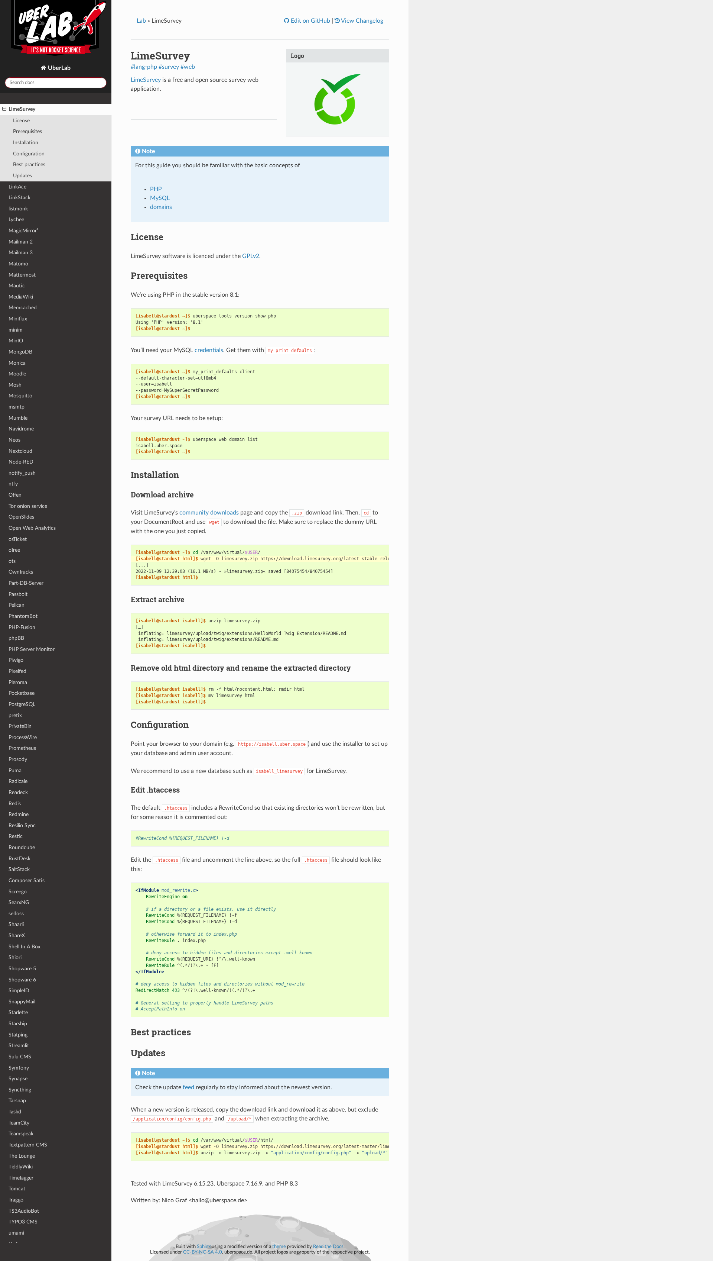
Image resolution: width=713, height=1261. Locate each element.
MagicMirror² (24, 230)
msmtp (17, 407)
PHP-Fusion (22, 627)
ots (12, 561)
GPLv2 (250, 256)
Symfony (19, 1068)
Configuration (29, 154)
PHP (156, 189)
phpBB (16, 638)
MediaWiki (21, 297)
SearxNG (19, 902)
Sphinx (204, 1246)
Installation (25, 142)
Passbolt (18, 594)
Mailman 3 (21, 252)
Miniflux (18, 319)
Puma (15, 770)
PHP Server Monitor (32, 649)
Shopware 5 (22, 968)
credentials (209, 350)
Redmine (19, 814)
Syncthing (20, 1090)
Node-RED (21, 462)
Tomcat (17, 1188)
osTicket (18, 539)
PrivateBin (20, 726)
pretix (15, 715)
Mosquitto (20, 396)
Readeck (18, 792)
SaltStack (19, 869)
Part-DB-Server (26, 583)
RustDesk (19, 858)
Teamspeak (21, 1133)
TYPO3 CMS (23, 1222)
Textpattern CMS (28, 1145)
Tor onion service (28, 506)
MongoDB (20, 352)
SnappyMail (22, 1001)
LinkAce (17, 187)
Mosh (15, 385)
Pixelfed (17, 671)
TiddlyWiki (21, 1167)
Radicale (18, 781)
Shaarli (16, 924)
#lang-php (144, 67)
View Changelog (361, 21)
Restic (16, 836)
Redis (15, 803)
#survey (169, 67)
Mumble (18, 418)
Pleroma (18, 682)
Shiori (15, 957)
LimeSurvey (22, 109)
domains (161, 207)
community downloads (209, 513)
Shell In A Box (24, 946)
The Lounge (22, 1156)
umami (16, 1233)
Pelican (17, 605)
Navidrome (21, 429)
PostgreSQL (22, 704)
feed (188, 1087)
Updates (22, 175)
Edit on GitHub (309, 21)
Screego (18, 891)
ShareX (17, 935)
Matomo (18, 264)
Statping (18, 1035)
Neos (14, 440)
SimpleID (19, 990)
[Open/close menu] (4, 109)
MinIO (16, 341)
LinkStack (19, 197)
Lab (141, 21)
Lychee (16, 219)
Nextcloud (20, 451)
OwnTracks (21, 572)
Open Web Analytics (32, 528)
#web (187, 67)
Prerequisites (27, 131)
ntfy (13, 484)
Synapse (18, 1078)
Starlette (18, 1012)
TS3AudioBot (24, 1211)
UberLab (58, 68)
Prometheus (22, 748)
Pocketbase (22, 693)
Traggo (16, 1200)
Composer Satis (27, 880)
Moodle (17, 374)
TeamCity (19, 1123)
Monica (17, 363)
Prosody (18, 759)
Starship (18, 1023)
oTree (14, 550)
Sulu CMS (20, 1057)
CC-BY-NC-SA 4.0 (202, 1252)
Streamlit (19, 1045)
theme (279, 1246)
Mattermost (22, 275)
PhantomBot (23, 616)
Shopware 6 (22, 980)
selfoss (16, 913)
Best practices (29, 164)
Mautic (17, 285)
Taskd (15, 1112)
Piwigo (16, 660)
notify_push (22, 473)
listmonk (18, 209)
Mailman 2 (21, 242)
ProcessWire (23, 737)
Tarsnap (17, 1100)
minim (16, 330)
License (21, 120)
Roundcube (22, 847)
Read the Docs (328, 1246)
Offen (15, 495)
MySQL (160, 198)
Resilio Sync (22, 825)
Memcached (23, 307)
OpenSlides (21, 517)
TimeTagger (21, 1178)
